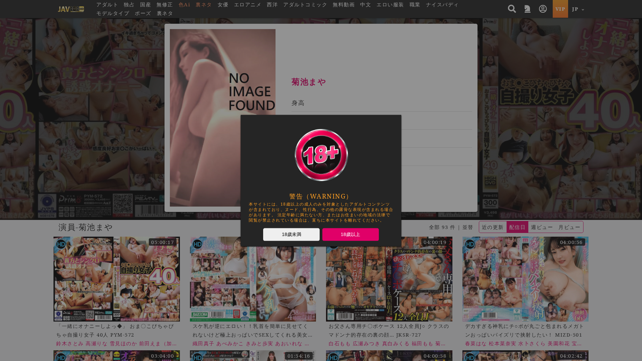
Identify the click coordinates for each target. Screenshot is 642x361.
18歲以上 (350, 234)
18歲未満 (291, 234)
